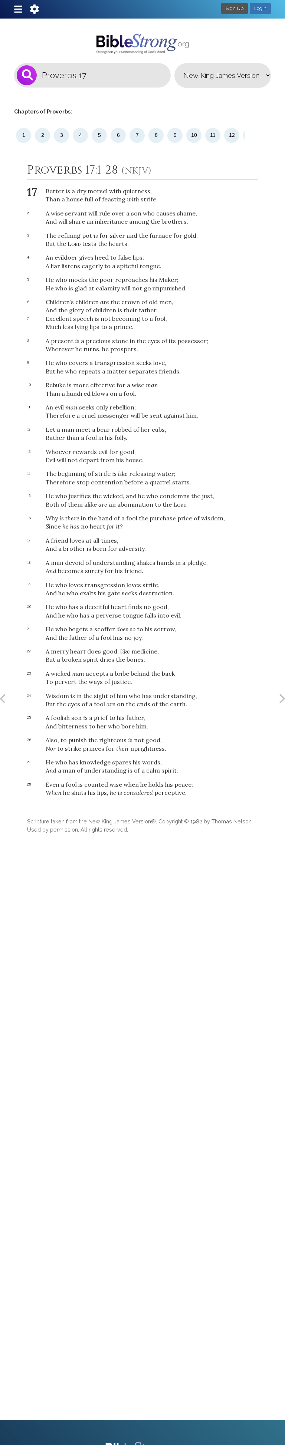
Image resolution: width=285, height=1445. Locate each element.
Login (260, 8)
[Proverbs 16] (3, 699)
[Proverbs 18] (281, 699)
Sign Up (234, 8)
